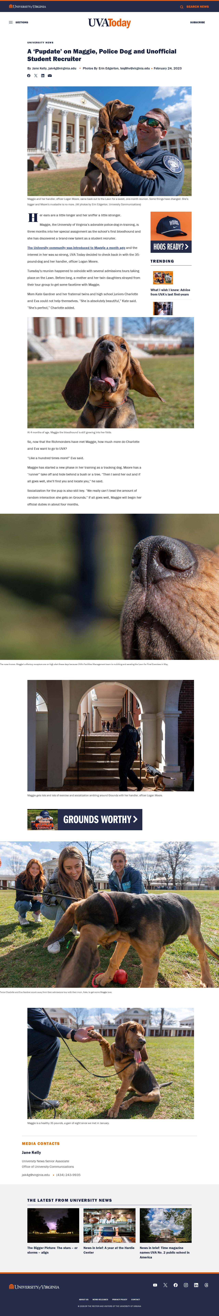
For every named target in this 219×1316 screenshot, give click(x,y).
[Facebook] (175, 1286)
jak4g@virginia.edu (62, 68)
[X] (165, 1286)
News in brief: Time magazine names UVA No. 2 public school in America (165, 1252)
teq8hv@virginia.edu (135, 68)
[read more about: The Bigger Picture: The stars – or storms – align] (53, 1225)
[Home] (109, 23)
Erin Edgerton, (109, 68)
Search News (197, 6)
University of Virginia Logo (27, 6)
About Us (83, 1299)
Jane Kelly (31, 1152)
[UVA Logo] (34, 1287)
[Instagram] (186, 1286)
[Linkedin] (196, 1286)
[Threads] (206, 1286)
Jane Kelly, (40, 68)
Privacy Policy (119, 1299)
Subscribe (197, 22)
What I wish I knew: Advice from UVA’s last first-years (170, 292)
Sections (22, 22)
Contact (135, 1299)
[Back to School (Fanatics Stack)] (84, 829)
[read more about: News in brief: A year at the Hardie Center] (109, 1225)
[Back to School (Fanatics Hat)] (171, 232)
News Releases (100, 1299)
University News (40, 42)
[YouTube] (155, 1286)
